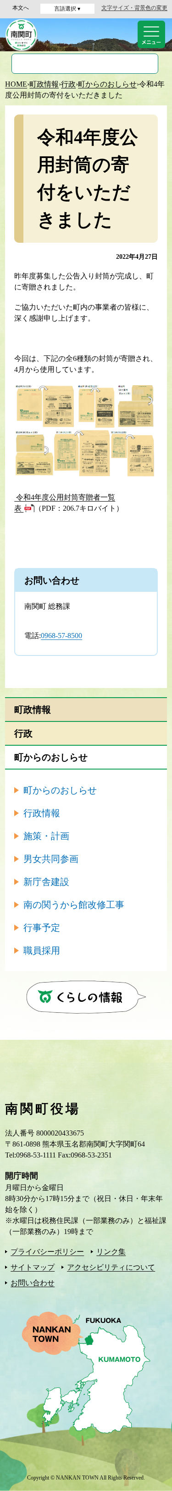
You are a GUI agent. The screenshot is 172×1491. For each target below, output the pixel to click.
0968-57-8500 (61, 635)
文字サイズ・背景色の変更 (134, 8)
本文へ (20, 8)
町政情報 (44, 84)
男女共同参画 (50, 859)
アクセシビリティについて (111, 1267)
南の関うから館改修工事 (73, 905)
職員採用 (41, 950)
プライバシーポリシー (47, 1252)
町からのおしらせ (107, 84)
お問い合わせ (33, 1283)
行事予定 (41, 928)
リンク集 (111, 1252)
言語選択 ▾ (67, 8)
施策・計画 (46, 836)
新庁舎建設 (46, 882)
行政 (68, 84)
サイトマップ (33, 1267)
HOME (16, 84)
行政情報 (41, 813)
